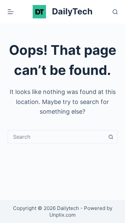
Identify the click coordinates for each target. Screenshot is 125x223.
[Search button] (111, 136)
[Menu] (11, 12)
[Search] (115, 11)
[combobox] (56, 136)
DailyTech (72, 11)
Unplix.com (62, 215)
